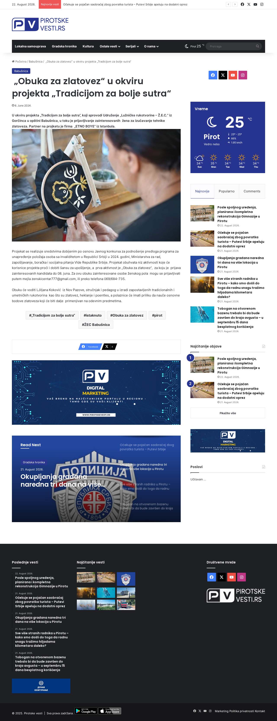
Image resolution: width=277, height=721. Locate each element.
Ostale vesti (108, 46)
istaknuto (94, 315)
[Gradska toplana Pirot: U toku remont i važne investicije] (126, 592)
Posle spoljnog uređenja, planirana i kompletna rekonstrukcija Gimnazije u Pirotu (238, 214)
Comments (252, 191)
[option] (96, 479)
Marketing (222, 711)
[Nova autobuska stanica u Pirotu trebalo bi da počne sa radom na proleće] (106, 605)
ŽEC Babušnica (97, 324)
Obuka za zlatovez (128, 315)
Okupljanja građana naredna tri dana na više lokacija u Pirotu (61, 480)
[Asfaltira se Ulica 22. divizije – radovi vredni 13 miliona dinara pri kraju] (126, 605)
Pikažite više (228, 413)
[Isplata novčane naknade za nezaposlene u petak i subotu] (86, 605)
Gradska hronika (64, 46)
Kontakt (260, 711)
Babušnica (35, 61)
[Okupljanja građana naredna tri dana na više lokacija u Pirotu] (202, 265)
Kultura (88, 46)
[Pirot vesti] (40, 24)
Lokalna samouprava (30, 46)
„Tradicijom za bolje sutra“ (53, 315)
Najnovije (202, 191)
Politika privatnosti (242, 711)
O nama (149, 46)
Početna (20, 61)
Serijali (131, 46)
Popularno (227, 191)
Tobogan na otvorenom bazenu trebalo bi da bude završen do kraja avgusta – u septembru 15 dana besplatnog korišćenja (240, 317)
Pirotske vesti (33, 713)
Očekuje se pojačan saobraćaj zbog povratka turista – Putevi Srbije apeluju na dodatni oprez (125, 4)
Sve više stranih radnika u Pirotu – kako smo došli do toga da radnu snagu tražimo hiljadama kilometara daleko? (240, 288)
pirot (158, 315)
